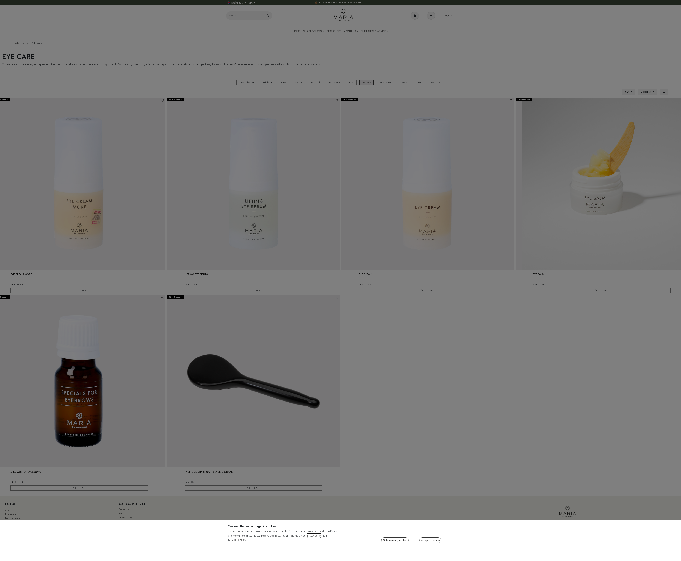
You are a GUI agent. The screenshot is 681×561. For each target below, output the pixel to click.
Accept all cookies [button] (430, 540)
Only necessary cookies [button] (395, 540)
